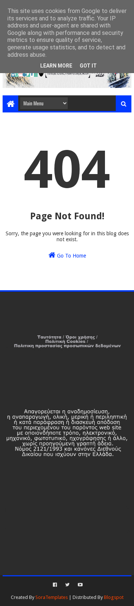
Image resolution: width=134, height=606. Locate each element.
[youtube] (79, 584)
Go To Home (70, 256)
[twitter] (67, 584)
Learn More (56, 66)
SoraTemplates (51, 597)
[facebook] (54, 584)
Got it (88, 66)
